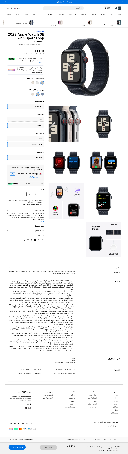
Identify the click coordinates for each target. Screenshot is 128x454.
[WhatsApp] (24, 240)
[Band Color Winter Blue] (42, 94)
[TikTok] (19, 423)
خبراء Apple (93, 395)
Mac (117, 395)
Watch (116, 404)
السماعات (115, 407)
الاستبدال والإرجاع (48, 398)
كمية (42, 189)
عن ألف (73, 395)
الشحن (35, 53)
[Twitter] (39, 240)
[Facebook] (42, 240)
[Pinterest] (31, 240)
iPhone (116, 401)
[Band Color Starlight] (32, 94)
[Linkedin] (35, 240)
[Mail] (28, 240)
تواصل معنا (72, 398)
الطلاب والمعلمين (92, 404)
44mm (39, 125)
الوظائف (72, 404)
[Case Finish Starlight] (32, 82)
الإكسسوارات (114, 413)
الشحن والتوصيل (48, 395)
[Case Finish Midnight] (42, 83)
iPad (116, 398)
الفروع (73, 401)
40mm (40, 119)
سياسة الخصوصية (70, 407)
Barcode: (32, 44)
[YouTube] (15, 423)
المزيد (42, 221)
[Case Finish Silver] (37, 82)
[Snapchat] (23, 423)
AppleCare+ (93, 407)
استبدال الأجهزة (92, 398)
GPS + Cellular (37, 145)
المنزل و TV (115, 410)
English (19, 8)
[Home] (117, 8)
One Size (39, 157)
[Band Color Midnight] (38, 94)
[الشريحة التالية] (1, 22)
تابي (95, 401)
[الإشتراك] (89, 426)
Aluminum (38, 106)
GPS (40, 138)
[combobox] (63, 8)
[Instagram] (27, 423)
